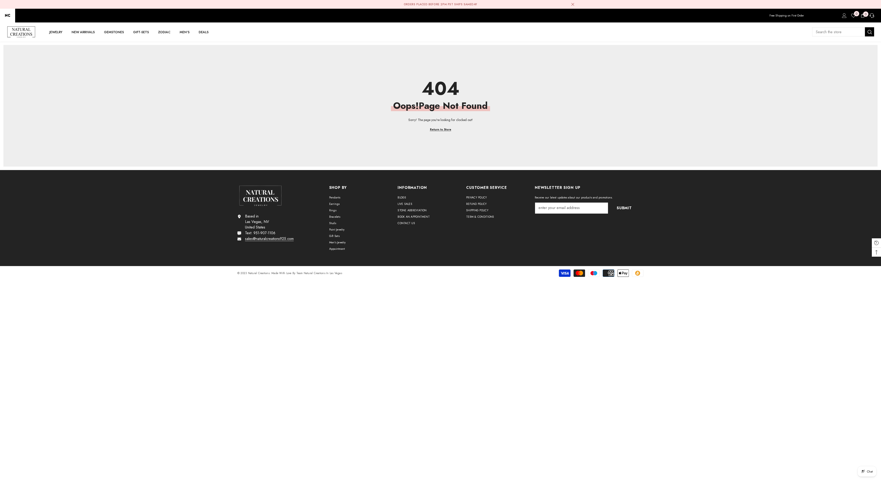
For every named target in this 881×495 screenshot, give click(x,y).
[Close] (494, 193)
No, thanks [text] (443, 275)
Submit (440, 264)
